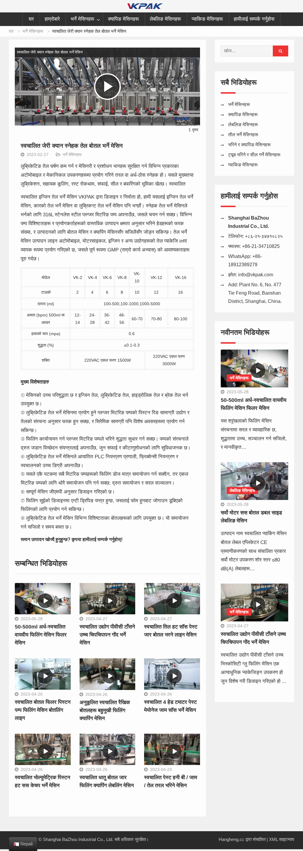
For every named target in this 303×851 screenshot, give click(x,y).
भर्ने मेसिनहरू (82, 19)
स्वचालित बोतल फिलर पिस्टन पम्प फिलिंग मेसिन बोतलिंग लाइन (42, 710)
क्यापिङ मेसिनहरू (123, 19)
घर (31, 19)
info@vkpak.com (255, 274)
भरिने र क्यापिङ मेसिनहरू (249, 144)
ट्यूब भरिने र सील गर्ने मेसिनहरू (254, 154)
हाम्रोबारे (52, 19)
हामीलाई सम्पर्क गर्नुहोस (254, 19)
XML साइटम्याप (281, 839)
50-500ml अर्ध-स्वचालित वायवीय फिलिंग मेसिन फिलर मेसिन (41, 635)
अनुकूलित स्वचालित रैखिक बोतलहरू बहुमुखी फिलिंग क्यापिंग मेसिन (105, 710)
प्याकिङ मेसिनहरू (207, 19)
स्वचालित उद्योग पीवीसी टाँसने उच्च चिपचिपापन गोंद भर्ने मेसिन (107, 635)
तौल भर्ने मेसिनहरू (243, 134)
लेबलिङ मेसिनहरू (165, 19)
